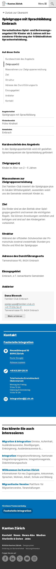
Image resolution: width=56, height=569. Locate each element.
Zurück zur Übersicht (16, 12)
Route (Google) (16, 358)
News (17, 535)
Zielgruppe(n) (12, 64)
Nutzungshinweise (33, 549)
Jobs (28, 538)
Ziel (7, 74)
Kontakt (9, 100)
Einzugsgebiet (12, 90)
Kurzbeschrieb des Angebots (19, 59)
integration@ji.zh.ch (21, 398)
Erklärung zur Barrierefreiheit (13, 549)
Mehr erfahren (15, 316)
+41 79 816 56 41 (13, 307)
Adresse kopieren (17, 362)
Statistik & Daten (12, 538)
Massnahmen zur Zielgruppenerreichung (25, 69)
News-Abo (28, 535)
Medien (41, 535)
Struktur (9, 80)
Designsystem (28, 545)
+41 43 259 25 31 (19, 370)
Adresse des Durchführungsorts (21, 85)
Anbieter (9, 95)
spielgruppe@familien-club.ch (20, 304)
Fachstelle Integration (18, 342)
